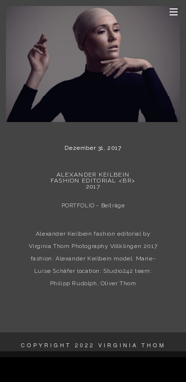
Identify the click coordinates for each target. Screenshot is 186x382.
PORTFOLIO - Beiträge (93, 205)
